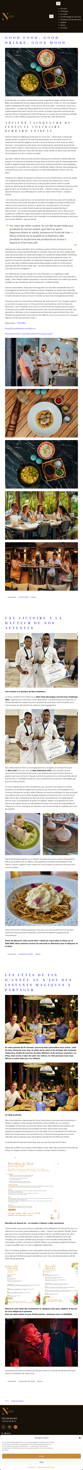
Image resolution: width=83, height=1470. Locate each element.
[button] (80, 1438)
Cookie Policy (31, 1467)
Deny (41, 1462)
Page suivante (17, 1401)
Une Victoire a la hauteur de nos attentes (34, 623)
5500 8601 (21, 323)
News (33, 597)
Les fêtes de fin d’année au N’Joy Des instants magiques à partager (39, 982)
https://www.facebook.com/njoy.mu (20, 328)
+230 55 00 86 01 (9, 1421)
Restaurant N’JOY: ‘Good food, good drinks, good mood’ (29, 334)
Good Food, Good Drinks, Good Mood (35, 40)
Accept (41, 1456)
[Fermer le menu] (58, 3)
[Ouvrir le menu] (51, 16)
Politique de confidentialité (46, 1467)
